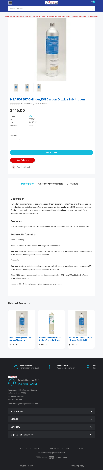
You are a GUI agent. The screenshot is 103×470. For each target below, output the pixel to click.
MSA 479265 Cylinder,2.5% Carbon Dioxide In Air (20, 339)
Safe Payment (63, 365)
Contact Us (54, 448)
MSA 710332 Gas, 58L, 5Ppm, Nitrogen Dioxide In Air (80, 339)
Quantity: (13, 135)
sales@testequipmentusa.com (25, 404)
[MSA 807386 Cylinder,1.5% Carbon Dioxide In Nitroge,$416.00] (51, 323)
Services (23, 448)
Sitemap (80, 448)
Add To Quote (23, 160)
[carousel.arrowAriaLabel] (15, 367)
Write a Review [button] (41, 104)
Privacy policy (77, 466)
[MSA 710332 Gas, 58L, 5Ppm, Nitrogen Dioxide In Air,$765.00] (81, 323)
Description (27, 183)
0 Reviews (72, 183)
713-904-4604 (27, 384)
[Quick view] (32, 324)
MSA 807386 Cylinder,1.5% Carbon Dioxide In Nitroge (50, 339)
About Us (38, 448)
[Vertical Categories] (10, 3)
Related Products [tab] (19, 303)
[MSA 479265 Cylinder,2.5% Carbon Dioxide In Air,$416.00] (21, 323)
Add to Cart (21, 351)
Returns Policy (26, 466)
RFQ (67, 448)
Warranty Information (50, 183)
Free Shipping (26, 365)
